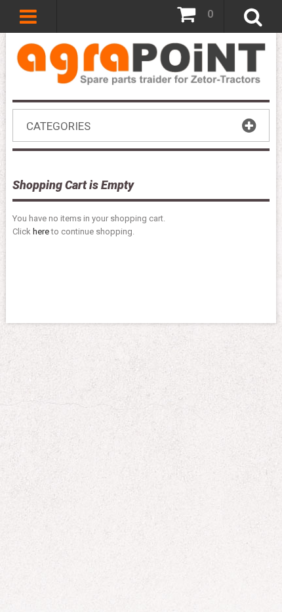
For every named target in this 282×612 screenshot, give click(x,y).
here (41, 231)
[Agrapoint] (141, 63)
